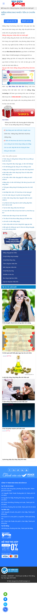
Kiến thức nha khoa (24, 133)
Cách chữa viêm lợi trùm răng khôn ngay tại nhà (17, 224)
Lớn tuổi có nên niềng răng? (11, 221)
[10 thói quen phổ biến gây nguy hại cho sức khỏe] (18, 338)
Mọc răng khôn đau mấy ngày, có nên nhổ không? (18, 164)
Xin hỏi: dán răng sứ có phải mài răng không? (16, 195)
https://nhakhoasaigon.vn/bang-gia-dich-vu (19, 55)
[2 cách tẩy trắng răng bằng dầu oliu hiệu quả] (18, 365)
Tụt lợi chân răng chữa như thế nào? (14, 208)
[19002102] (5, 609)
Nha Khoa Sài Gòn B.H (14, 51)
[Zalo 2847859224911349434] (5, 604)
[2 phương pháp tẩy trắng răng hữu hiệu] (18, 444)
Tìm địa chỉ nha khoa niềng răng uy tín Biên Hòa (17, 218)
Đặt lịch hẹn (27, 21)
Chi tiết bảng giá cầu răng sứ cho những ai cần (17, 166)
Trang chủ (6, 8)
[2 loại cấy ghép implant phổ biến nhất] (18, 415)
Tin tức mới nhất (10, 287)
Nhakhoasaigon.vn (24, 581)
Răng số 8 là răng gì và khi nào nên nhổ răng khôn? (18, 169)
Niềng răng (5, 26)
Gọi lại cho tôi (11, 21)
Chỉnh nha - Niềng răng (11, 133)
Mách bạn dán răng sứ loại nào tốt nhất (15, 215)
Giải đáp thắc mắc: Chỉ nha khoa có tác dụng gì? (17, 192)
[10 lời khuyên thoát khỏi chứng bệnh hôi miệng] (18, 305)
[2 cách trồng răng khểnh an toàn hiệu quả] (18, 389)
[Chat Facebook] (5, 599)
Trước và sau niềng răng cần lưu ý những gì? (17, 124)
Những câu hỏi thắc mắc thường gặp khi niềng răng (19, 122)
